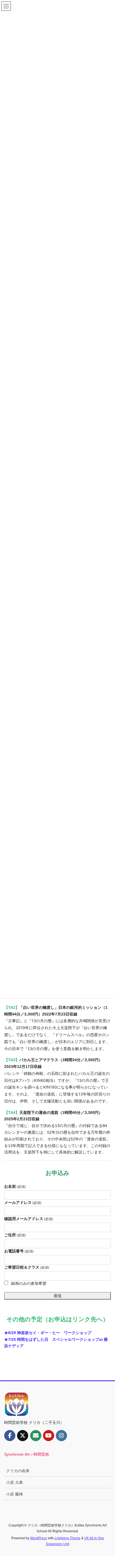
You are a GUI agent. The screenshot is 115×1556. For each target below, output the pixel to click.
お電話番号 (18, 1251)
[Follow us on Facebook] (9, 1435)
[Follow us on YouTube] (48, 1435)
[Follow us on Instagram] (61, 1435)
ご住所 (15, 1235)
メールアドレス (22, 1202)
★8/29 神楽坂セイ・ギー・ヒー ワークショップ (47, 1332)
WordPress (38, 1538)
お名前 (15, 1186)
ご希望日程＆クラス (26, 1267)
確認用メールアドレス (28, 1218)
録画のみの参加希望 (28, 1283)
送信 (57, 1295)
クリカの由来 (18, 1470)
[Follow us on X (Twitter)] (22, 1435)
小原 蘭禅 (14, 1494)
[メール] (35, 1435)
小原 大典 (14, 1482)
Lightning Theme (67, 1538)
